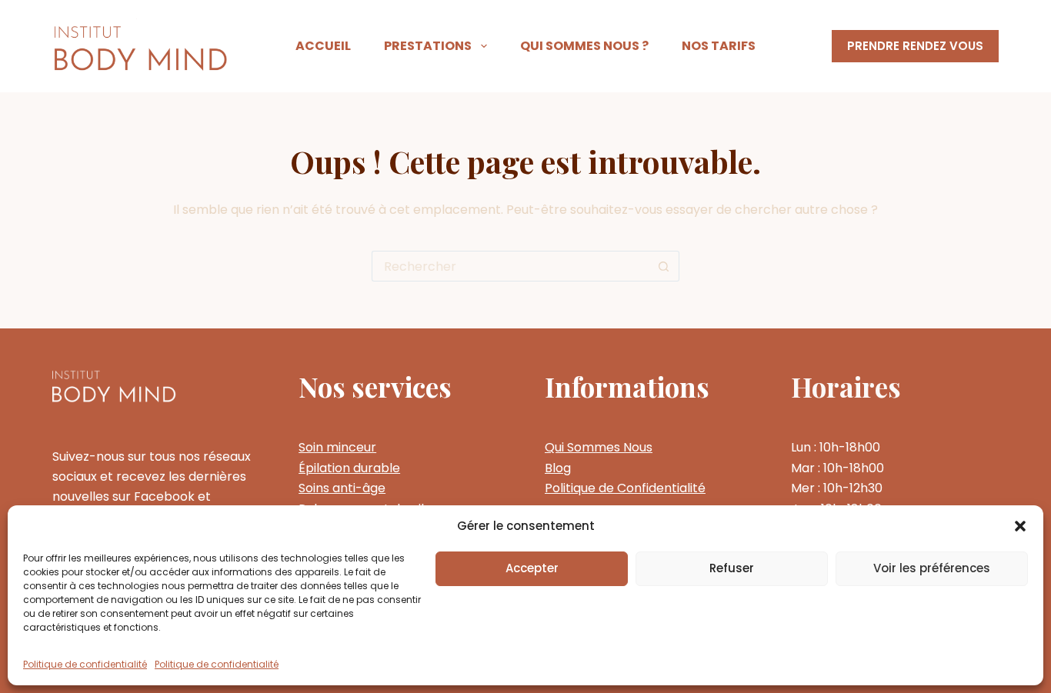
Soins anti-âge (342, 488)
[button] (1020, 526)
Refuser (731, 568)
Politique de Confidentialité (625, 488)
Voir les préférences (931, 568)
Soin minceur (337, 447)
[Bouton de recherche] (664, 266)
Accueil (323, 46)
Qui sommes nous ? (584, 46)
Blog (558, 468)
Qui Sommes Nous (598, 447)
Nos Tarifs (719, 46)
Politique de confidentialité (85, 664)
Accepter (532, 568)
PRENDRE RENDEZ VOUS (915, 46)
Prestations (428, 46)
